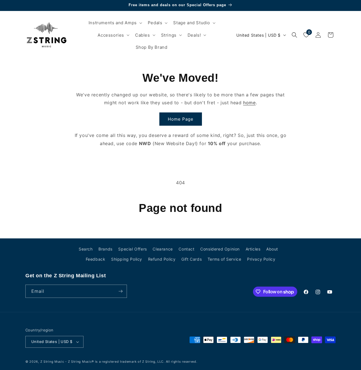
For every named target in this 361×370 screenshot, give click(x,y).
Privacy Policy (261, 259)
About (272, 249)
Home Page (180, 119)
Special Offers (132, 249)
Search (86, 249)
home (249, 102)
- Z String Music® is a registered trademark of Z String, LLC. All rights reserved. (131, 362)
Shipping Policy (126, 259)
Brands (105, 249)
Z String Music (52, 362)
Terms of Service (224, 259)
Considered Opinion (220, 249)
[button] (114, 23)
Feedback (95, 259)
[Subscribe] (120, 291)
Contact (186, 249)
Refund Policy (162, 259)
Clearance (163, 249)
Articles (253, 249)
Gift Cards (191, 259)
